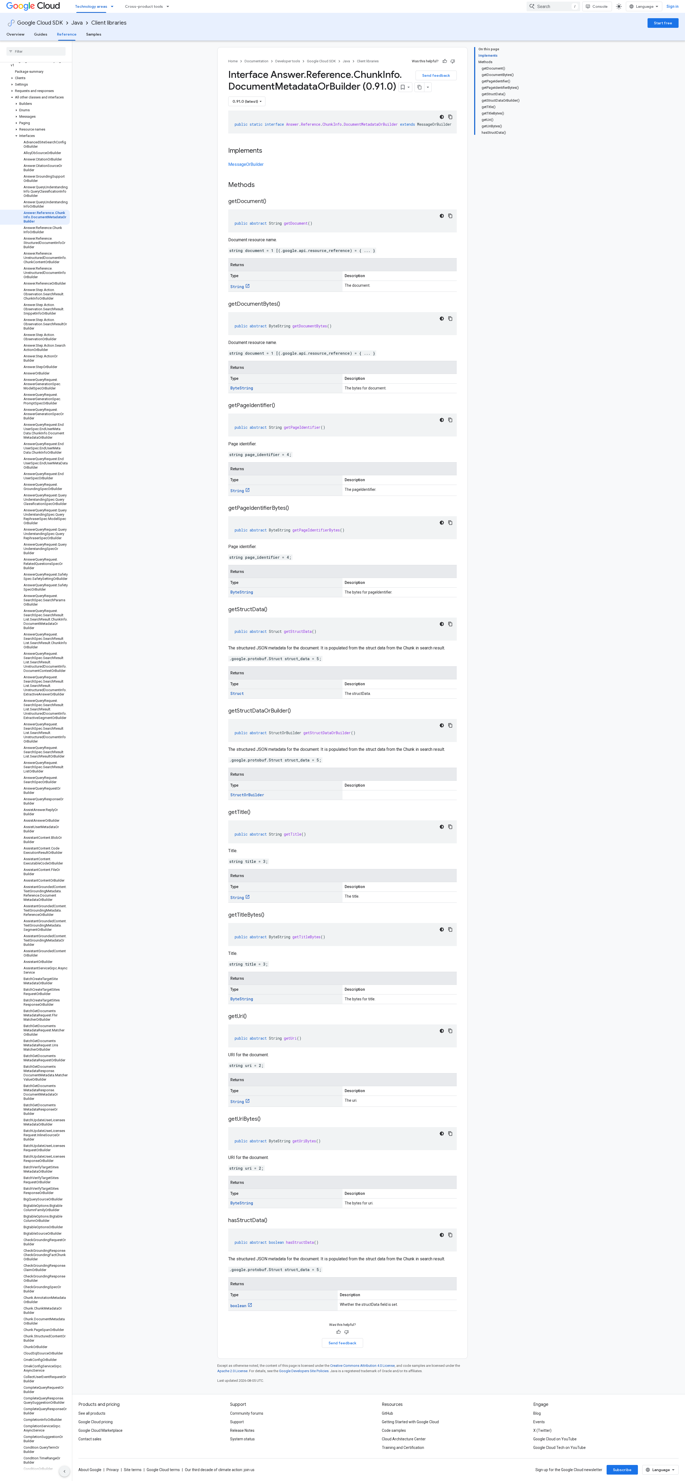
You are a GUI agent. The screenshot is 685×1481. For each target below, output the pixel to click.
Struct (237, 693)
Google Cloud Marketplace (100, 1430)
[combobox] (553, 6)
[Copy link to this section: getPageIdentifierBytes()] (294, 508)
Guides (40, 34)
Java (77, 23)
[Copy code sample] (450, 117)
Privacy (112, 1470)
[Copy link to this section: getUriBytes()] (266, 1119)
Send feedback (436, 75)
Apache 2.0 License (232, 1371)
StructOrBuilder (247, 794)
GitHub (387, 1413)
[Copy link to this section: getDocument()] (271, 201)
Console (600, 6)
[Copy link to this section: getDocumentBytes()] (285, 304)
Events (539, 1422)
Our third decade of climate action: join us (219, 1470)
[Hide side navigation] (64, 1471)
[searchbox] (36, 51)
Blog (537, 1413)
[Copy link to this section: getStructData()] (272, 610)
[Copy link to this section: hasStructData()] (272, 1221)
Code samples (394, 1430)
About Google (89, 1470)
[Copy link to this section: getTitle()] (255, 812)
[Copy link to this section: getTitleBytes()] (269, 915)
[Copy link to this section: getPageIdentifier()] (280, 406)
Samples (93, 34)
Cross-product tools (144, 6)
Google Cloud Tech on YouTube (559, 1447)
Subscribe (622, 1469)
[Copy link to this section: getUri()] (252, 1016)
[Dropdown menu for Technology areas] (113, 6)
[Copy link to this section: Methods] (261, 185)
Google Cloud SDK (40, 23)
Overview (15, 34)
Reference (67, 34)
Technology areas (91, 6)
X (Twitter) (542, 1430)
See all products (91, 1413)
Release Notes (242, 1430)
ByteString (241, 388)
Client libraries (109, 23)
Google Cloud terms (163, 1470)
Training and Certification (403, 1447)
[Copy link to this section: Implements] (267, 151)
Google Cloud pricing (95, 1422)
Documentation (256, 61)
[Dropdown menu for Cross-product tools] (169, 6)
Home (233, 61)
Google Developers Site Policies (304, 1371)
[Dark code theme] (441, 117)
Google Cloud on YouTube (555, 1439)
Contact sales (89, 1439)
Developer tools (287, 61)
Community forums (246, 1413)
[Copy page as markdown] (419, 87)
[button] (35, 63)
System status (242, 1439)
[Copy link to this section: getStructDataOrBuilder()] (296, 711)
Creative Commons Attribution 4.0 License (362, 1366)
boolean (238, 1305)
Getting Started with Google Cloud (410, 1422)
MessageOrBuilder (246, 164)
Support (237, 1422)
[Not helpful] (453, 61)
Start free (663, 23)
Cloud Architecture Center (404, 1439)
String (237, 286)
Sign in (673, 6)
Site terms (133, 1470)
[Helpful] (445, 61)
